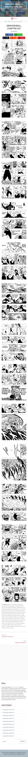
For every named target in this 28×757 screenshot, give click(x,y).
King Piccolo (19, 615)
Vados (5, 624)
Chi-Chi (20, 609)
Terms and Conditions (15, 754)
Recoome (21, 621)
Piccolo (3, 621)
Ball (14, 606)
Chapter (12, 609)
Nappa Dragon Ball (9, 620)
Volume (15, 624)
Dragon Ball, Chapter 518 (8, 715)
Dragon (7, 612)
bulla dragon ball (9, 607)
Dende (17, 610)
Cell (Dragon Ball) (6, 609)
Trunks (13, 623)
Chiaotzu (9, 610)
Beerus (3, 607)
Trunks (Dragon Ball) (19, 623)
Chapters (16, 609)
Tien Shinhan (8, 623)
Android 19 (4, 606)
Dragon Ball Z (10, 613)
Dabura (13, 610)
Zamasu (8, 627)
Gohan (22, 613)
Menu (15, 18)
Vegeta (8, 624)
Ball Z (22, 606)
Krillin (6, 616)
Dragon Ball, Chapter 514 (8, 727)
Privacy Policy (7, 754)
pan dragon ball (21, 620)
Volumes (19, 624)
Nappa (3, 620)
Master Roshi (5, 618)
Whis (8, 626)
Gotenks (10, 615)
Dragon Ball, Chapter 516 (8, 721)
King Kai (14, 615)
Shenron (3, 623)
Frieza (14, 613)
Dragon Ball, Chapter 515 (8, 724)
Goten (6, 615)
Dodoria (3, 612)
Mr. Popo (17, 618)
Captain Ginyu (19, 607)
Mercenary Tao (11, 618)
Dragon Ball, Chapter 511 (8, 736)
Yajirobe (23, 626)
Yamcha (3, 627)
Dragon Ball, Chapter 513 (8, 730)
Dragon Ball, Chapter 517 (8, 718)
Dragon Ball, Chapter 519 (8, 712)
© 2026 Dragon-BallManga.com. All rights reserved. (13, 752)
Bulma (14, 607)
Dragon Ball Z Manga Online (14, 5)
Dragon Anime (13, 612)
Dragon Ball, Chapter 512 (8, 733)
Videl (12, 624)
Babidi (11, 606)
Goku (3, 615)
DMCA (22, 754)
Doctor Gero (22, 610)
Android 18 (19, 604)
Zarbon (12, 627)
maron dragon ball (21, 616)
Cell (24, 607)
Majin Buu (10, 616)
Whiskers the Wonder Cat (15, 626)
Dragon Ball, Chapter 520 (8, 709)
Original (16, 620)
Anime (8, 606)
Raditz (16, 621)
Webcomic (4, 626)
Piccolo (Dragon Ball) (10, 621)
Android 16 (9, 604)
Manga (14, 616)
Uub (3, 624)
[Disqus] (14, 662)
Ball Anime (18, 606)
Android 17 (14, 604)
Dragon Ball (19, 612)
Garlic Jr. (19, 613)
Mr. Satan (22, 618)
